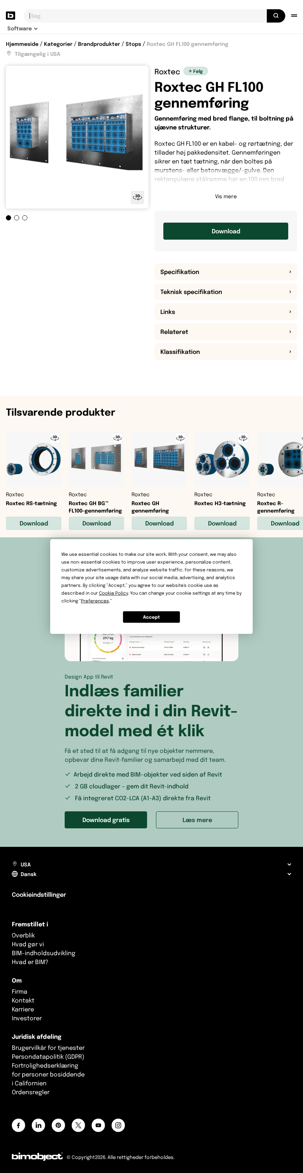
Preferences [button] (95, 600)
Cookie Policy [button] (113, 593)
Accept (151, 617)
